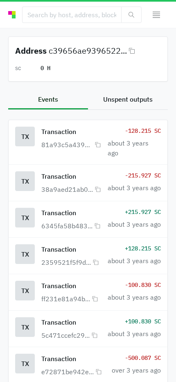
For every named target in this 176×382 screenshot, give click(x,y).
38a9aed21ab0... (67, 189)
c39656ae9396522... (88, 50)
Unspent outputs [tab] (128, 99)
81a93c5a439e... (67, 145)
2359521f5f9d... (66, 262)
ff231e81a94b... (65, 299)
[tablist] (88, 100)
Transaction (58, 131)
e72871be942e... (67, 372)
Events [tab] (48, 99)
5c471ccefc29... (65, 335)
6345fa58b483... (67, 226)
